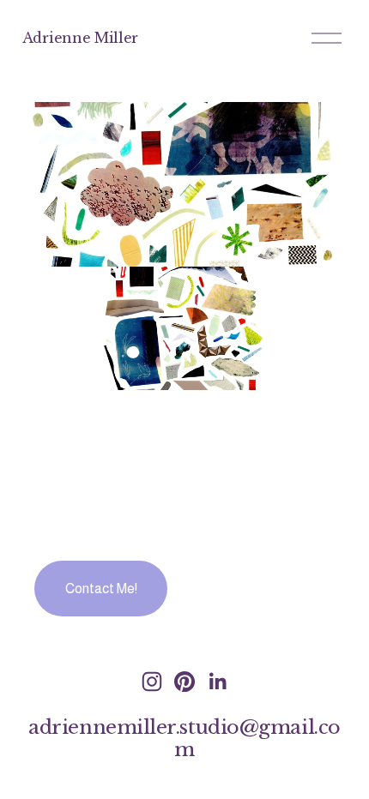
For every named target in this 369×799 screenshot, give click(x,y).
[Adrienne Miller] (152, 681)
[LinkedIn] (217, 681)
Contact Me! (101, 588)
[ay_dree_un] (184, 681)
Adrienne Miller (80, 37)
